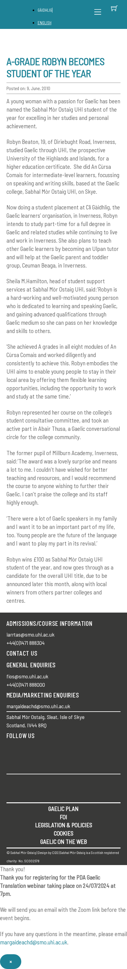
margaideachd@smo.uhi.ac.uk (38, 706)
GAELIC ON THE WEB (63, 841)
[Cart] (114, 8)
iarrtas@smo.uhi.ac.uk (30, 634)
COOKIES (63, 833)
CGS (55, 852)
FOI (63, 816)
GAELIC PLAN (63, 808)
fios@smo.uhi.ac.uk (27, 676)
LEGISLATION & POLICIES (63, 824)
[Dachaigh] (23, 14)
